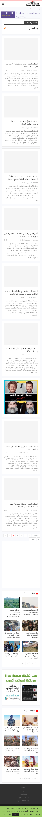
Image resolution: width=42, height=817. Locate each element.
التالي (33, 539)
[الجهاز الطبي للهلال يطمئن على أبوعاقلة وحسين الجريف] (21, 489)
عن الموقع (24, 788)
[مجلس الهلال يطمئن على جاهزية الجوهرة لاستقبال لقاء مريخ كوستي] (21, 162)
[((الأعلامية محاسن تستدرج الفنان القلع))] (30, 720)
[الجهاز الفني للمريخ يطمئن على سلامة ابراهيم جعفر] (21, 432)
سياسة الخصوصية (24, 801)
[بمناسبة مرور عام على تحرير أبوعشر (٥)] (30, 761)
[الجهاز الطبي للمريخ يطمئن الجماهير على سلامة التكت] (21, 49)
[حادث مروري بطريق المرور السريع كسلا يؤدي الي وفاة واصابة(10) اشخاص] (12, 625)
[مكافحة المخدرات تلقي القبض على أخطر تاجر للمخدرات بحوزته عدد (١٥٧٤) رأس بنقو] (30, 646)
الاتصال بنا (23, 794)
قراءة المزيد (7, 814)
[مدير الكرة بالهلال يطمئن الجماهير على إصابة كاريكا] (21, 334)
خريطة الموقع (24, 797)
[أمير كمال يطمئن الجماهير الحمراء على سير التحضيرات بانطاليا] (21, 219)
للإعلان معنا (24, 791)
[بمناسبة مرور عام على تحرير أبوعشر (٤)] (12, 761)
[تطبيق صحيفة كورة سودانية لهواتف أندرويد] (21, 688)
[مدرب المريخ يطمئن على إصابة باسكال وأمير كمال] (21, 106)
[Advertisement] (21, 564)
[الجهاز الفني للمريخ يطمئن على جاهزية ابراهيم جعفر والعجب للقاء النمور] (21, 276)
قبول (15, 814)
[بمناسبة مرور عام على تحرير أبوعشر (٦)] (12, 741)
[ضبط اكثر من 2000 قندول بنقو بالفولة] (12, 646)
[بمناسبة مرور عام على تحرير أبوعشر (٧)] (30, 741)
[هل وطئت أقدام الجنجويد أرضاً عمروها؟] (30, 625)
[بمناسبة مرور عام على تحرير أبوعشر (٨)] (12, 720)
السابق (35, 535)
